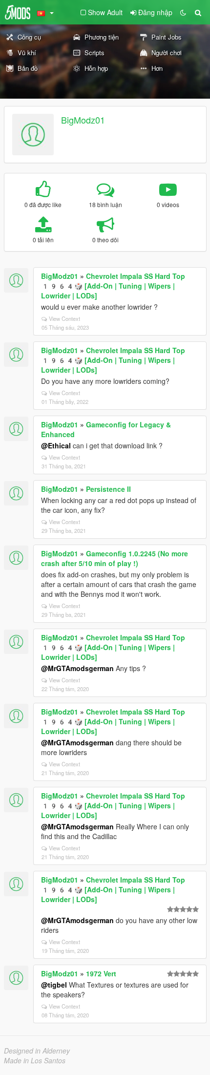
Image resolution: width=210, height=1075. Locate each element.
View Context (64, 318)
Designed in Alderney (37, 1050)
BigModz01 (83, 119)
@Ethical (56, 445)
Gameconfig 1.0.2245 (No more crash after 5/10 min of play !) (114, 558)
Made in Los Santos (34, 1060)
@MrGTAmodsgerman (77, 668)
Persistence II (108, 489)
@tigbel (54, 985)
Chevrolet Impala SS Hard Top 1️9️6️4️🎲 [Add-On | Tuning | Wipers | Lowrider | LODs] (113, 285)
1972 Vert (101, 973)
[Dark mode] (183, 12)
